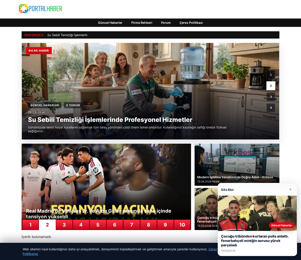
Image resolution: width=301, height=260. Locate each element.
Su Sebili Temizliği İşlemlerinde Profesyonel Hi (80, 35)
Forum (166, 22)
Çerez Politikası (191, 22)
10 (182, 225)
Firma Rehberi (141, 22)
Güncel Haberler (110, 22)
